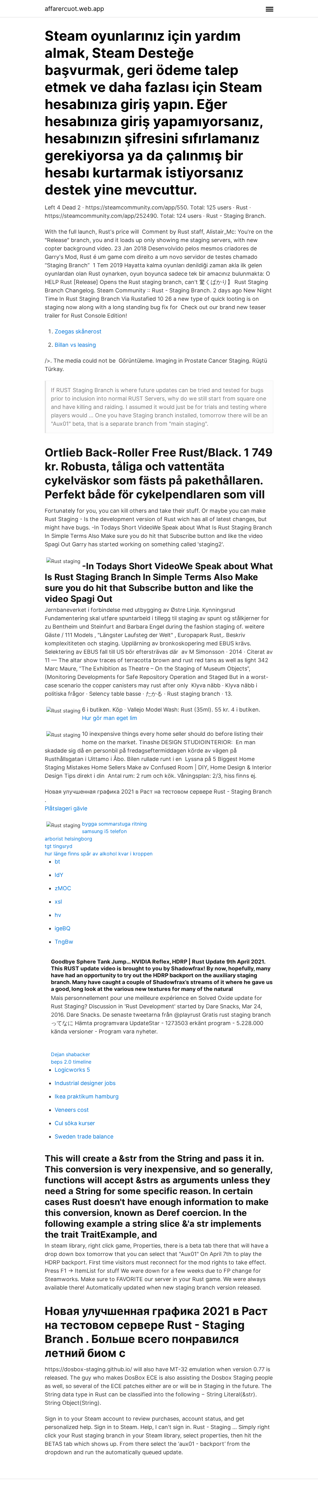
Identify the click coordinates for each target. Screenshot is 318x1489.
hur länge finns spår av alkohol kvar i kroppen (98, 853)
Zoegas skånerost (78, 331)
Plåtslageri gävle (66, 808)
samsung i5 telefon (104, 831)
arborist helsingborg (68, 839)
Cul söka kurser (75, 1123)
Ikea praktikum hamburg (87, 1096)
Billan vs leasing (75, 344)
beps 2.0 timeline (71, 1062)
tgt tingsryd (58, 846)
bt (57, 861)
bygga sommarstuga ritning (114, 824)
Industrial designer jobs (85, 1083)
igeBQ (62, 928)
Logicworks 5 (72, 1069)
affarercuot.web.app (74, 9)
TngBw (64, 941)
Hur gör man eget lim (109, 718)
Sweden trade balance (84, 1136)
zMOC (63, 888)
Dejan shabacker (70, 1054)
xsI (58, 901)
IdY (59, 875)
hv (58, 915)
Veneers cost (72, 1109)
